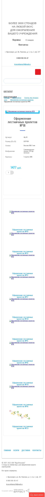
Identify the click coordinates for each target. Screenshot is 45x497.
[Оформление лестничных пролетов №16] (22, 351)
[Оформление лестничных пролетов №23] (22, 416)
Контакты (37, 450)
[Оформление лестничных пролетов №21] (22, 242)
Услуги (16, 450)
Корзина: (17, 40)
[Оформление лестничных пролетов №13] (22, 263)
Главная (6, 98)
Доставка (26, 450)
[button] (37, 494)
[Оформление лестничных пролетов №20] (22, 307)
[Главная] (22, 10)
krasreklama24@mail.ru (22, 64)
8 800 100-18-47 (22, 58)
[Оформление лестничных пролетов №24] (22, 373)
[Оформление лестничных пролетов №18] (20, 111)
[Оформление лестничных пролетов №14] (22, 395)
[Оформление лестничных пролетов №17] (22, 285)
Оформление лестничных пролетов (21, 100)
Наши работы (16, 98)
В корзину (17, 178)
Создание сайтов (7, 491)
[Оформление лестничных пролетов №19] (22, 220)
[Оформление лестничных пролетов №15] (22, 329)
